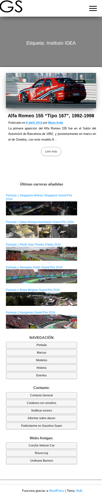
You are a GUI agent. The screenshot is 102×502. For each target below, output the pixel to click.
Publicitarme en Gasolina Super (41, 425)
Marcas (41, 352)
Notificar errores (41, 410)
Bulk (79, 491)
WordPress (56, 491)
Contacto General (41, 395)
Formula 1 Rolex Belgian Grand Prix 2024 (33, 290)
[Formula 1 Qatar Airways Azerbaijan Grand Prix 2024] (41, 230)
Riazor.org (41, 453)
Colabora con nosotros (41, 403)
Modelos (41, 360)
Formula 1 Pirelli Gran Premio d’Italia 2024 (33, 244)
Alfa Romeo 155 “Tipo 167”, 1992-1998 (51, 115)
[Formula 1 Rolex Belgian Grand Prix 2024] (41, 298)
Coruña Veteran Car (42, 445)
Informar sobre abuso (41, 418)
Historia (41, 367)
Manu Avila (55, 122)
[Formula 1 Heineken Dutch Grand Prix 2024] (41, 276)
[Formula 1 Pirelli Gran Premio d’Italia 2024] (41, 253)
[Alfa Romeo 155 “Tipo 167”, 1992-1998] (51, 90)
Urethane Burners (41, 460)
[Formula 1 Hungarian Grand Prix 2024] (41, 321)
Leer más (51, 151)
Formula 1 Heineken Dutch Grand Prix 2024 (34, 267)
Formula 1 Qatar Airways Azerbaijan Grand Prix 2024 (40, 222)
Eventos (41, 375)
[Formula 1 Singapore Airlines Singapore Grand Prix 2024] (41, 208)
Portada (42, 345)
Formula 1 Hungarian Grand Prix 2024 (30, 312)
